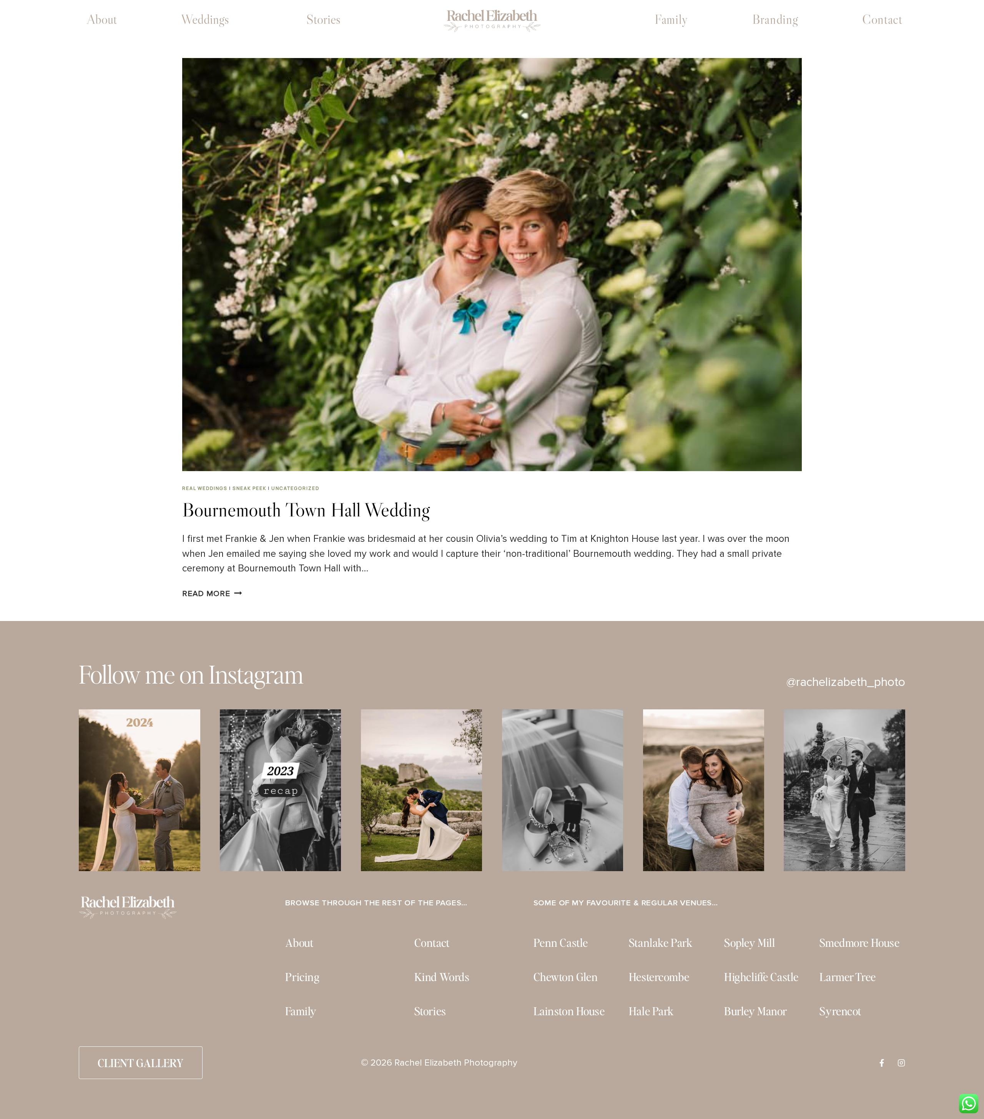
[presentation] (492, 264)
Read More (212, 593)
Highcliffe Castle (761, 977)
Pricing (302, 977)
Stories (323, 19)
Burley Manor (755, 1011)
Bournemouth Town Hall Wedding (306, 509)
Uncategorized (295, 488)
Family (671, 19)
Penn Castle (561, 942)
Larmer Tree (847, 977)
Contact (882, 19)
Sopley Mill (749, 942)
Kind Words (442, 977)
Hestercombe (659, 977)
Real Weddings (205, 488)
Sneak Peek (249, 488)
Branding (775, 19)
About (102, 19)
